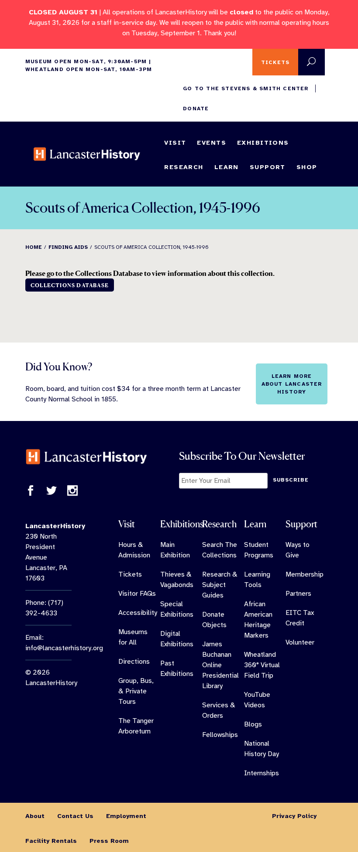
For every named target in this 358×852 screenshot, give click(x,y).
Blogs (253, 724)
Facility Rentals (51, 841)
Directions (134, 661)
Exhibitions (263, 142)
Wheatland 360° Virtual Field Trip (262, 665)
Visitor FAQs (137, 593)
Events (211, 142)
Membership (305, 574)
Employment (126, 816)
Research (183, 167)
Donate (196, 108)
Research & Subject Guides (220, 585)
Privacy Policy (294, 816)
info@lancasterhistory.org (64, 648)
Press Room (109, 841)
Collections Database (70, 285)
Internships (261, 773)
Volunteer (300, 642)
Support (268, 167)
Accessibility (137, 612)
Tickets (275, 62)
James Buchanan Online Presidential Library (220, 665)
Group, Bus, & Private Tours (136, 691)
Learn (226, 167)
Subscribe (291, 480)
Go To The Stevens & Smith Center (245, 88)
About (35, 816)
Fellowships (220, 734)
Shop (306, 167)
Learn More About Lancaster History (292, 384)
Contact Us (75, 816)
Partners (298, 593)
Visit (175, 142)
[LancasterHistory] (86, 154)
